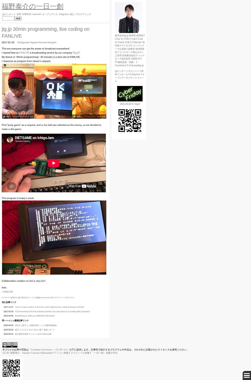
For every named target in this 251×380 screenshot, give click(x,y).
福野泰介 (14, 297)
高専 (19, 14)
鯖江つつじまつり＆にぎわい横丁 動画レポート (35, 330)
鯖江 (72, 14)
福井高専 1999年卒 (130, 58)
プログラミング (83, 14)
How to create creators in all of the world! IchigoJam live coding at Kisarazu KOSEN (49, 307)
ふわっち (123, 74)
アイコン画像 (61, 352)
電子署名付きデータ (26, 297)
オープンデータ (50, 14)
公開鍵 (36, 297)
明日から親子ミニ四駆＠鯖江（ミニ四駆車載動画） (36, 325)
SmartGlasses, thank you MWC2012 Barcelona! (35, 316)
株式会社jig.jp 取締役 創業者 (129, 35)
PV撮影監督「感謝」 (125, 62)
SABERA (26, 14)
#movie (43, 42)
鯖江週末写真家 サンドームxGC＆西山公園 (33, 334)
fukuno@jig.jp (137, 65)
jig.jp (76, 52)
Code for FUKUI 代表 (125, 39)
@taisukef (45, 297)
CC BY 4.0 (6, 297)
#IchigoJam (23, 42)
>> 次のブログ (68, 297)
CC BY (6, 352)
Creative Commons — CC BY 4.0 (49, 349)
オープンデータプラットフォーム (130, 77)
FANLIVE (24, 52)
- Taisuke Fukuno (24, 352)
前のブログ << (56, 297)
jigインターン (9, 14)
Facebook (120, 65)
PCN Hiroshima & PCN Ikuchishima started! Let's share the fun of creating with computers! (52, 311)
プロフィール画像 (79, 352)
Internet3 (36, 14)
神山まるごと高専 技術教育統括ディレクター (129, 55)
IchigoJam (64, 14)
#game (34, 42)
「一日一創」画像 (101, 352)
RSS (115, 352)
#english (51, 42)
